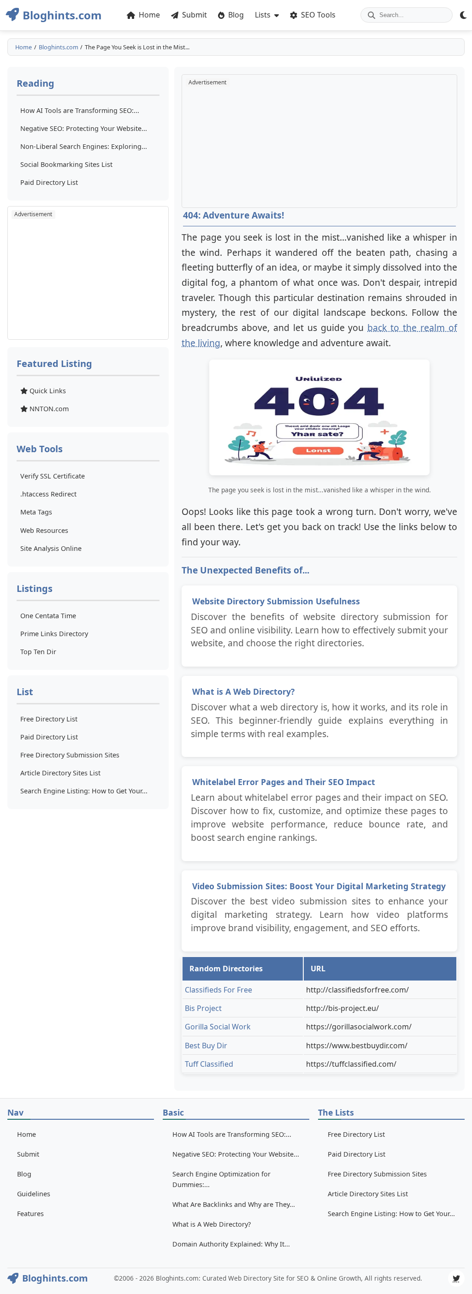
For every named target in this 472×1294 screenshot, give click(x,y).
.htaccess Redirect (48, 494)
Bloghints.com (58, 47)
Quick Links (47, 390)
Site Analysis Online (51, 548)
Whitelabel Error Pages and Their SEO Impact (283, 781)
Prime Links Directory (54, 633)
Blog (24, 1174)
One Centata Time (48, 615)
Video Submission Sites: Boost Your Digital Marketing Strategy (319, 886)
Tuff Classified (209, 1064)
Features (30, 1213)
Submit (28, 1154)
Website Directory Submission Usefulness (276, 601)
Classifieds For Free (218, 990)
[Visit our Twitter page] (456, 1278)
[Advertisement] (88, 272)
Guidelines (33, 1193)
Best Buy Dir (206, 1045)
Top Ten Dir (38, 651)
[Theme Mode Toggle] (463, 15)
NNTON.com (48, 408)
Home (23, 47)
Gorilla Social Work (218, 1027)
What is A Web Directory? (243, 691)
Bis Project (203, 1008)
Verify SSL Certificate (52, 476)
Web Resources (44, 530)
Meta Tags (36, 512)
